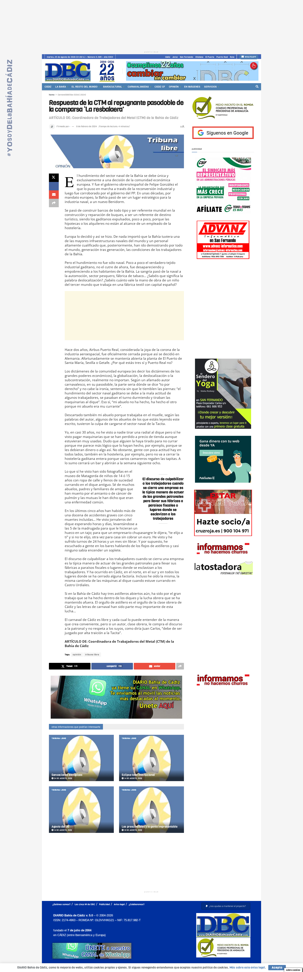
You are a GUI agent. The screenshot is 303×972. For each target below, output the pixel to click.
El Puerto (209, 57)
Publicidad (104, 904)
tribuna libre (92, 654)
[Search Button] (257, 86)
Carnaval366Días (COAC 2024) (72, 94)
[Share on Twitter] (54, 178)
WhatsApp (250, 57)
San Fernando (186, 57)
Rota (232, 57)
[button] (225, 906)
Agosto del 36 (60, 827)
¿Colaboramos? (136, 904)
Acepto (277, 968)
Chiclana (199, 57)
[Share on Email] (54, 194)
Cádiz (167, 57)
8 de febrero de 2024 (86, 126)
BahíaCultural (112, 86)
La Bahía (60, 86)
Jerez (175, 57)
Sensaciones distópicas (67, 775)
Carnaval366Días (138, 86)
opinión (77, 654)
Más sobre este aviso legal (247, 968)
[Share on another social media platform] (54, 203)
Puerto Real (222, 57)
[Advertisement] (151, 24)
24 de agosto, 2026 (62, 778)
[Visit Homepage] (81, 71)
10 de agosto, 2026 (133, 830)
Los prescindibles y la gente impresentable (149, 827)
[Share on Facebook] (54, 186)
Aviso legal (119, 904)
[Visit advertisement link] (192, 71)
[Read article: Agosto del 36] (81, 809)
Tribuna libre (59, 738)
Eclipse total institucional (138, 775)
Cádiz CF (159, 86)
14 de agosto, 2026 (133, 778)
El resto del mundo (84, 86)
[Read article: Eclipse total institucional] (151, 758)
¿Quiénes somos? (61, 904)
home (52, 94)
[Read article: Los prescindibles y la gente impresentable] (151, 809)
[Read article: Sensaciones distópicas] (81, 758)
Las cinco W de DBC (85, 904)
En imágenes (192, 86)
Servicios (210, 86)
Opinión (174, 86)
